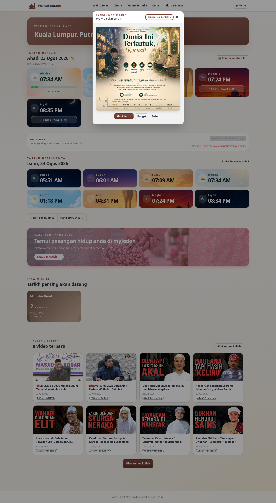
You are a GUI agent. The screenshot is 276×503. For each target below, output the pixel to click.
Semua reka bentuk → (159, 17)
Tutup (155, 116)
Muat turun (124, 116)
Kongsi (141, 116)
